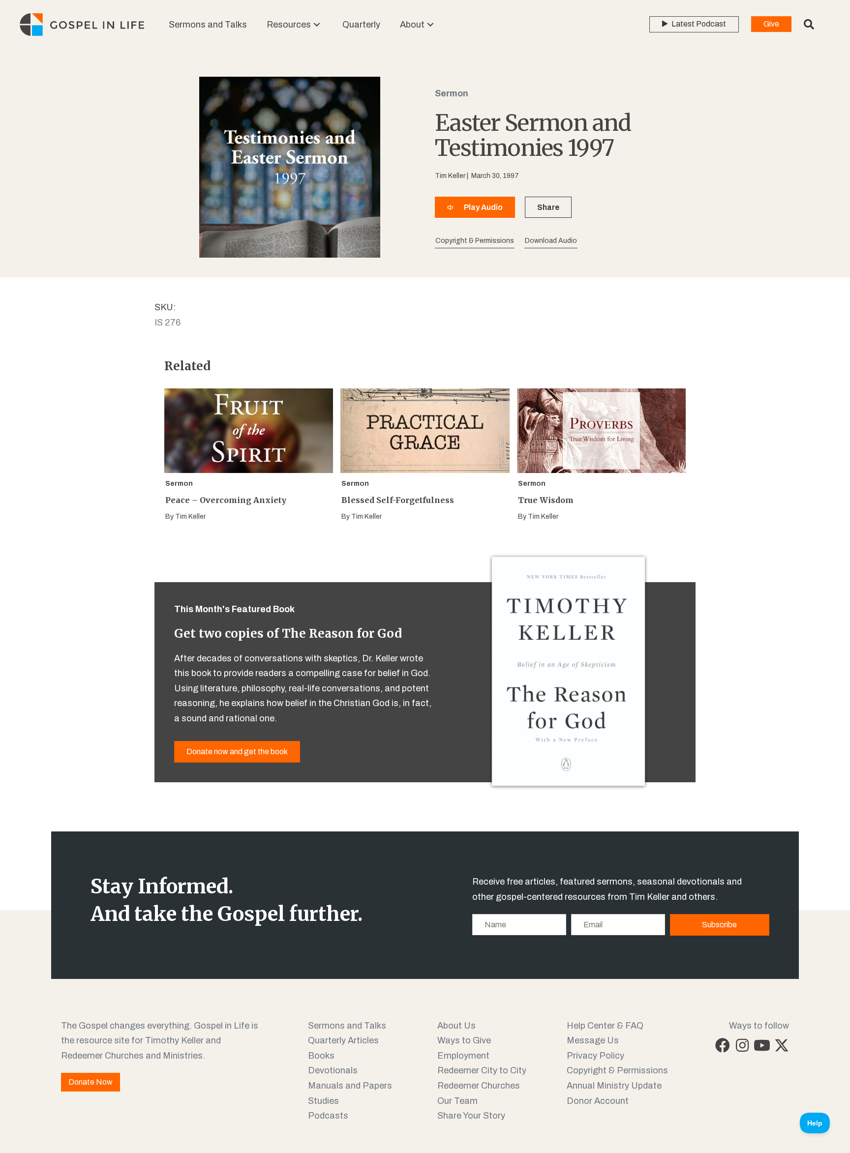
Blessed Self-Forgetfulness (397, 500)
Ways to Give (464, 1040)
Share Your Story (471, 1116)
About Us (456, 1026)
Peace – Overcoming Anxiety (225, 500)
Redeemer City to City (481, 1070)
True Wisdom (546, 500)
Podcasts (328, 1116)
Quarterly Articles (343, 1040)
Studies (323, 1101)
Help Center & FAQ (605, 1026)
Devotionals (333, 1070)
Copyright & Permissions (617, 1070)
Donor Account (598, 1101)
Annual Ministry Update (614, 1086)
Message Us (593, 1040)
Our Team (457, 1101)
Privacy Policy (595, 1056)
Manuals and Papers (350, 1086)
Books (321, 1056)
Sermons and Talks (347, 1026)
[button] (317, 24)
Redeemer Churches (478, 1086)
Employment (463, 1056)
